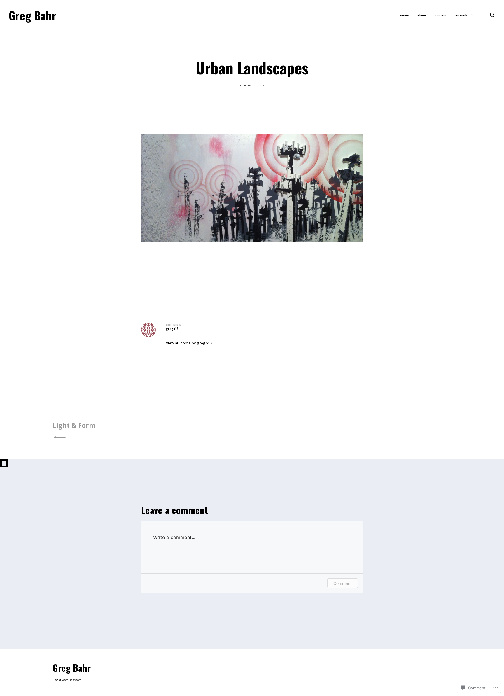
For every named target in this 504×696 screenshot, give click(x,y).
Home (404, 15)
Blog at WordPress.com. (67, 680)
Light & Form (73, 425)
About (421, 15)
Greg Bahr (32, 15)
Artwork (461, 15)
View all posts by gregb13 (189, 343)
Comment (342, 583)
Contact (441, 15)
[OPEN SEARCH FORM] (492, 14)
